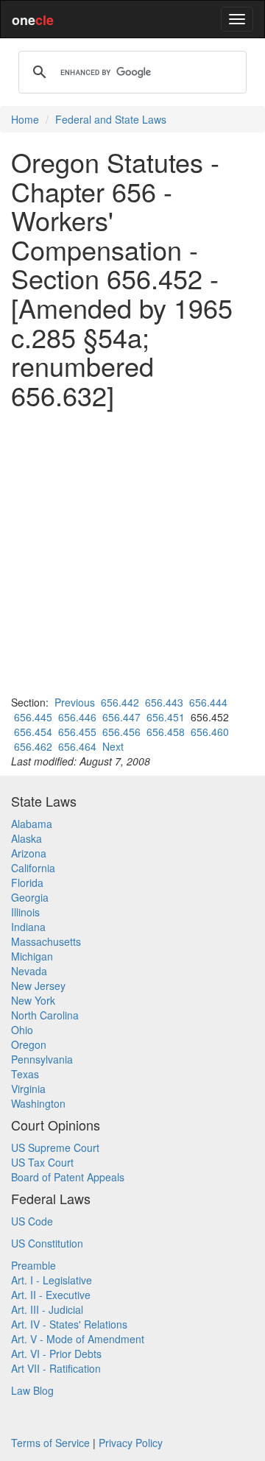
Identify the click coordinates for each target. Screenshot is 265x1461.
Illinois (25, 912)
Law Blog (32, 1390)
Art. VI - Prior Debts (56, 1353)
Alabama (31, 823)
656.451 (165, 717)
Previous (74, 702)
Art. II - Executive (51, 1294)
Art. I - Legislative (51, 1280)
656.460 (210, 731)
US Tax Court (42, 1162)
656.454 (33, 731)
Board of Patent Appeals (67, 1177)
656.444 (208, 702)
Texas (25, 1073)
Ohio (22, 1029)
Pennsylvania (42, 1059)
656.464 (77, 746)
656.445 (33, 717)
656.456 (121, 731)
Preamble (33, 1265)
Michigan (32, 956)
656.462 (33, 746)
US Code (32, 1221)
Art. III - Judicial (47, 1309)
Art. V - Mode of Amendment (77, 1338)
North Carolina (45, 1015)
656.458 (165, 731)
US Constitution (47, 1243)
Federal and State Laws (110, 119)
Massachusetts (46, 941)
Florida (27, 882)
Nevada (29, 970)
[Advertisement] (132, 552)
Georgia (30, 897)
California (33, 867)
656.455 (77, 731)
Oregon (28, 1044)
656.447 (121, 717)
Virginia (28, 1088)
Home (25, 119)
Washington (38, 1103)
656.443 (164, 702)
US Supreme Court (55, 1147)
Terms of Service (50, 1442)
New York (33, 1000)
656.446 (77, 717)
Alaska (26, 838)
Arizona (28, 853)
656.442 (120, 702)
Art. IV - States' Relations (69, 1324)
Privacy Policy (131, 1442)
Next (113, 746)
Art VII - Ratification (56, 1368)
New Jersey (38, 985)
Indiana (28, 926)
